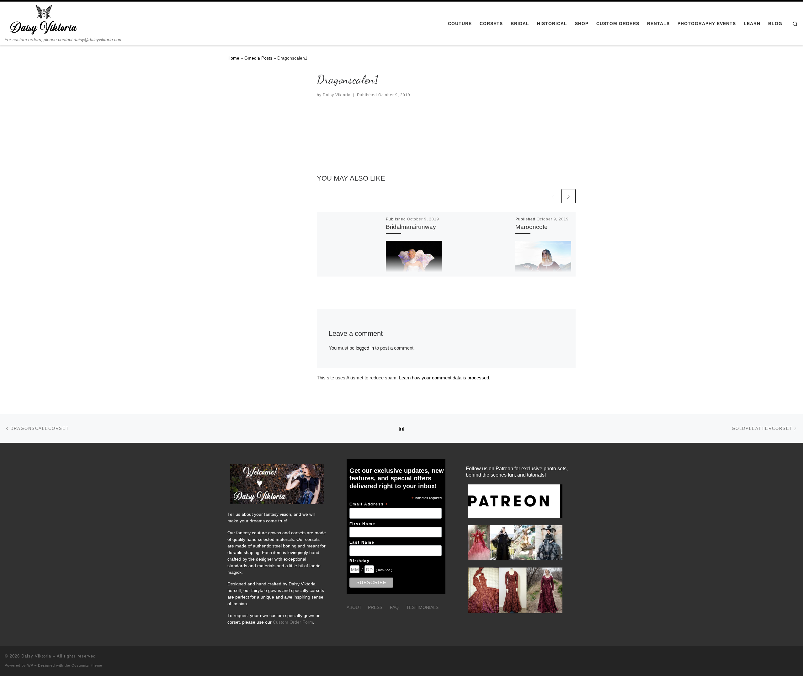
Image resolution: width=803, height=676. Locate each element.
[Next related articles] (568, 196)
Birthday (359, 561)
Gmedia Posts (258, 58)
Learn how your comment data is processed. (444, 377)
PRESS (375, 607)
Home (233, 58)
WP (30, 665)
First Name (362, 524)
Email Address (368, 504)
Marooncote (531, 226)
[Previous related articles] (553, 196)
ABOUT (354, 607)
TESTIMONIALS (422, 607)
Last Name (362, 542)
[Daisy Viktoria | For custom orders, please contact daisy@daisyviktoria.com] (44, 19)
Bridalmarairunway (411, 226)
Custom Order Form (293, 622)
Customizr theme (87, 665)
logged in (365, 348)
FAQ (394, 607)
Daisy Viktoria (337, 95)
